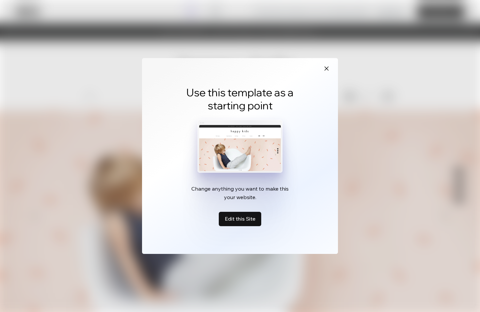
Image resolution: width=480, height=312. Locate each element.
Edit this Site (240, 218)
